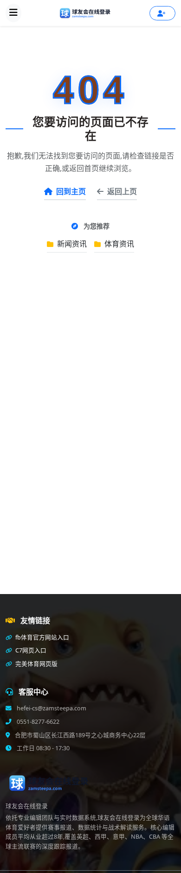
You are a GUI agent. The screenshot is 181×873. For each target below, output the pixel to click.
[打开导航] (13, 13)
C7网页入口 (30, 650)
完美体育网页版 (36, 664)
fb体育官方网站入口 (41, 637)
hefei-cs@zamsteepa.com (50, 708)
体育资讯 (118, 244)
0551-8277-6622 (37, 722)
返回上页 (122, 191)
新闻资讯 (71, 244)
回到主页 (71, 191)
